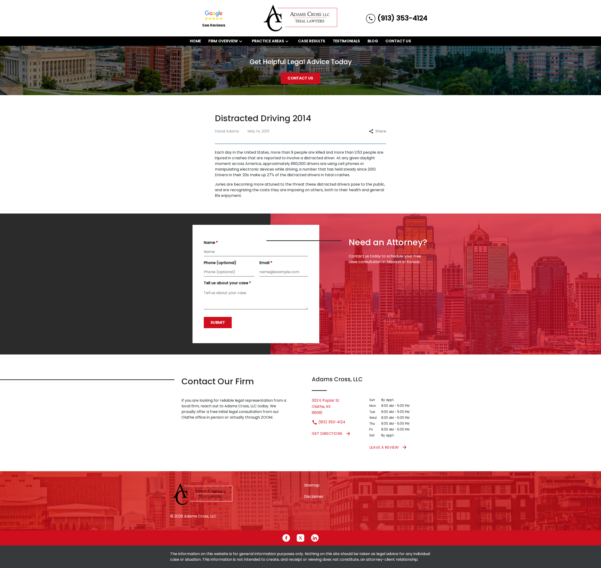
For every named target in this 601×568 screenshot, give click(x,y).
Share (380, 131)
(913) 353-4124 (331, 422)
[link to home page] (300, 18)
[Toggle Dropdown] (242, 41)
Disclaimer (314, 496)
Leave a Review (384, 447)
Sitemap (312, 485)
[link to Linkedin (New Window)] (315, 538)
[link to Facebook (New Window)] (286, 538)
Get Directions (327, 433)
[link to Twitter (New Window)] (300, 538)
